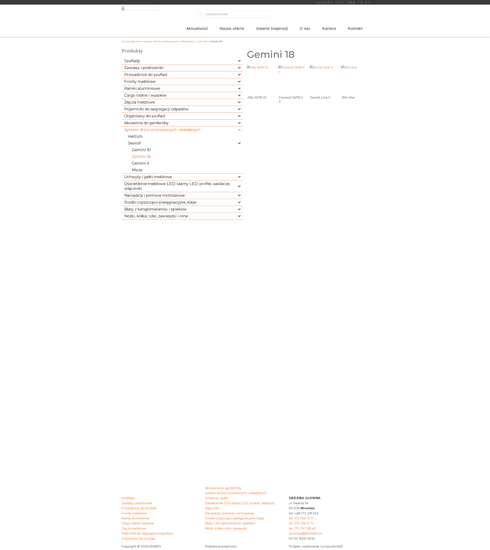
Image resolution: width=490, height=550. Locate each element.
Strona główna (130, 41)
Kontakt (355, 28)
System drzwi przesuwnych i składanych (169, 41)
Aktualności (197, 28)
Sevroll (202, 41)
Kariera (329, 28)
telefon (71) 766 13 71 (343, 2)
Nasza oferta (232, 28)
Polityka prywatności (221, 546)
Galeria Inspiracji (272, 28)
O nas (305, 28)
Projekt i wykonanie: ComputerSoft (316, 546)
